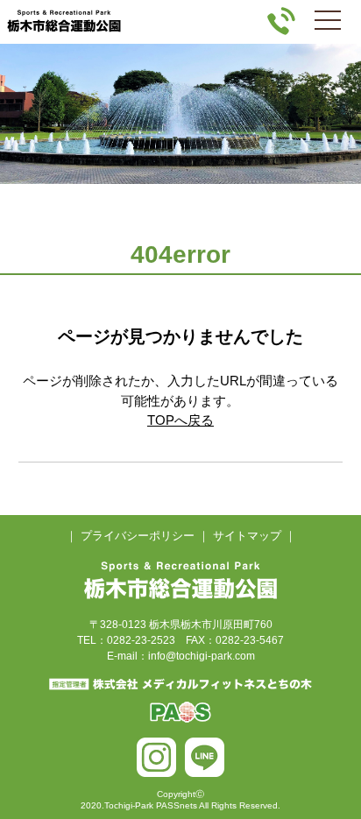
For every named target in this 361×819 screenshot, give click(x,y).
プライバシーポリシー (138, 535)
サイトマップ (247, 535)
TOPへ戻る (180, 420)
